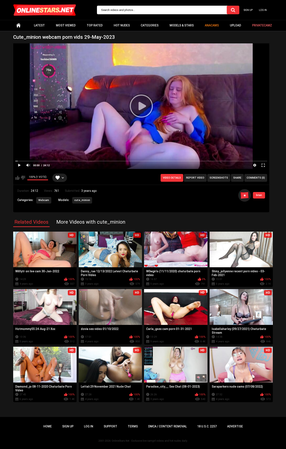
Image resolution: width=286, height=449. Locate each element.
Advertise (235, 426)
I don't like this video (23, 178)
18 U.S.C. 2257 (207, 426)
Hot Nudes (122, 25)
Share (237, 177)
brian (259, 195)
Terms (133, 426)
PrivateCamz (262, 25)
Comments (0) (256, 177)
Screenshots (219, 177)
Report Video (195, 177)
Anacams (212, 25)
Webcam (43, 200)
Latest (39, 25)
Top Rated (95, 25)
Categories (149, 25)
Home (18, 25)
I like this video (17, 178)
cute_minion (82, 200)
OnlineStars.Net (120, 440)
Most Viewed (66, 25)
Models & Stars (182, 25)
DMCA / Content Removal (167, 426)
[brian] (244, 195)
